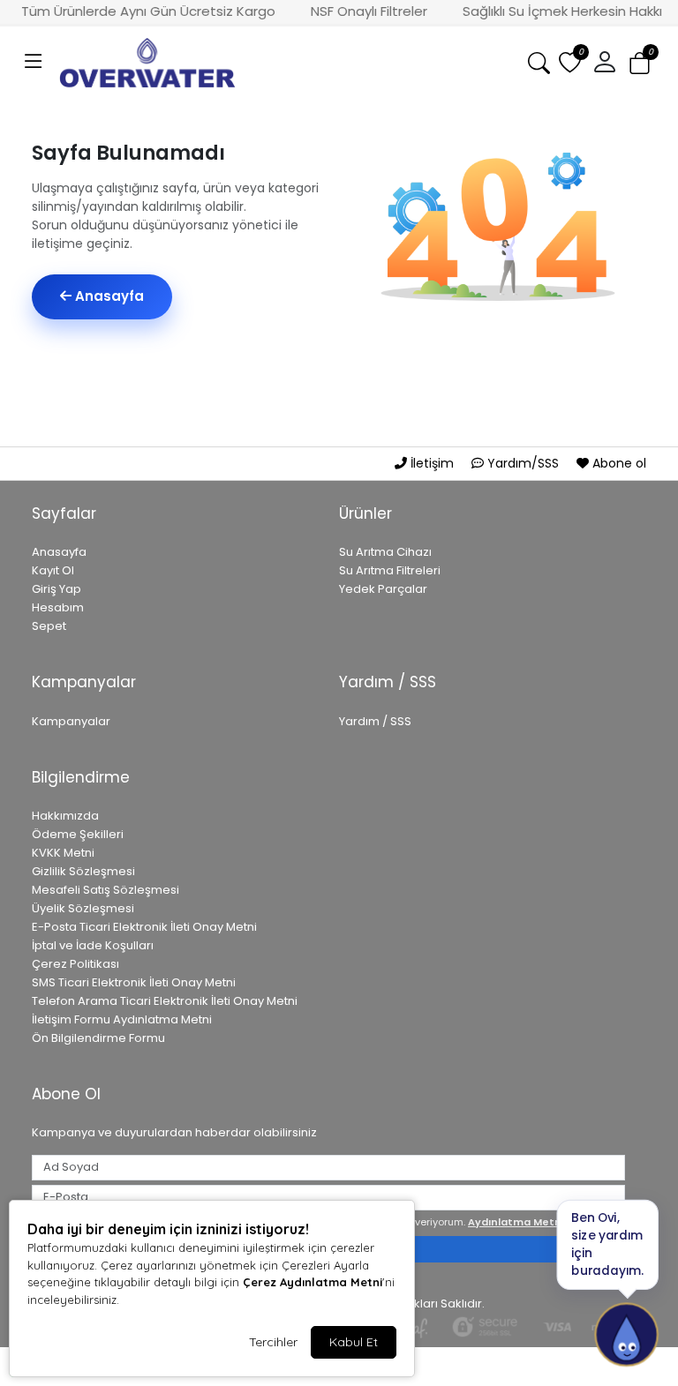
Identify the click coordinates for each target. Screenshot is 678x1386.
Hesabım (58, 607)
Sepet (49, 626)
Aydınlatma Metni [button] (516, 1222)
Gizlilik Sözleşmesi (83, 871)
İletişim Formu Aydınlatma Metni (122, 1019)
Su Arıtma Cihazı (385, 551)
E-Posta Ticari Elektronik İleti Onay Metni (144, 926)
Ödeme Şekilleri (78, 834)
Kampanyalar (71, 721)
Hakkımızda (65, 815)
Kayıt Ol (53, 570)
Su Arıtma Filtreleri (390, 570)
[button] (33, 62)
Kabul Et (353, 1342)
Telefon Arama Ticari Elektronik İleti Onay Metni (165, 1001)
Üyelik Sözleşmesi (83, 908)
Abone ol (617, 463)
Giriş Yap (56, 589)
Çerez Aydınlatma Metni (312, 1282)
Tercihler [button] (273, 1342)
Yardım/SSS (523, 463)
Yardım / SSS (375, 721)
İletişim (432, 463)
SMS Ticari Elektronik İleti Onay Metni (134, 982)
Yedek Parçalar (383, 589)
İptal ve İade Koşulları (93, 945)
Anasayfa (108, 296)
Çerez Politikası (75, 963)
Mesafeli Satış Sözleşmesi (105, 889)
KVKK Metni (63, 852)
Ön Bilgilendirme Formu (98, 1038)
